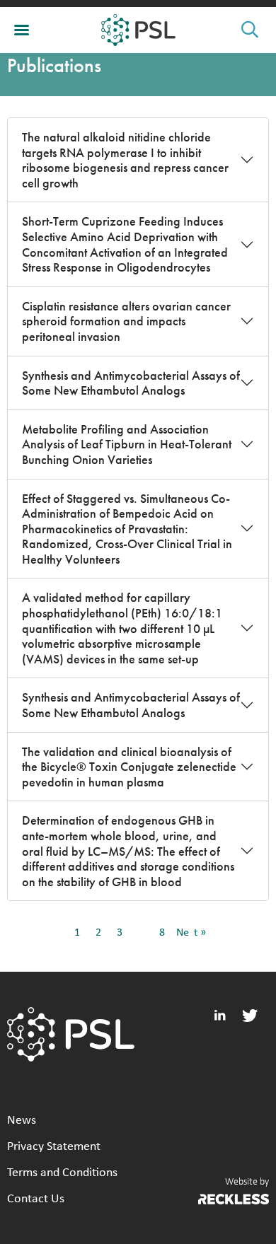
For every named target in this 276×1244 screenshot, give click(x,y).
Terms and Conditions (62, 1173)
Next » (191, 932)
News (21, 1120)
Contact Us (35, 1199)
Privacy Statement (53, 1146)
